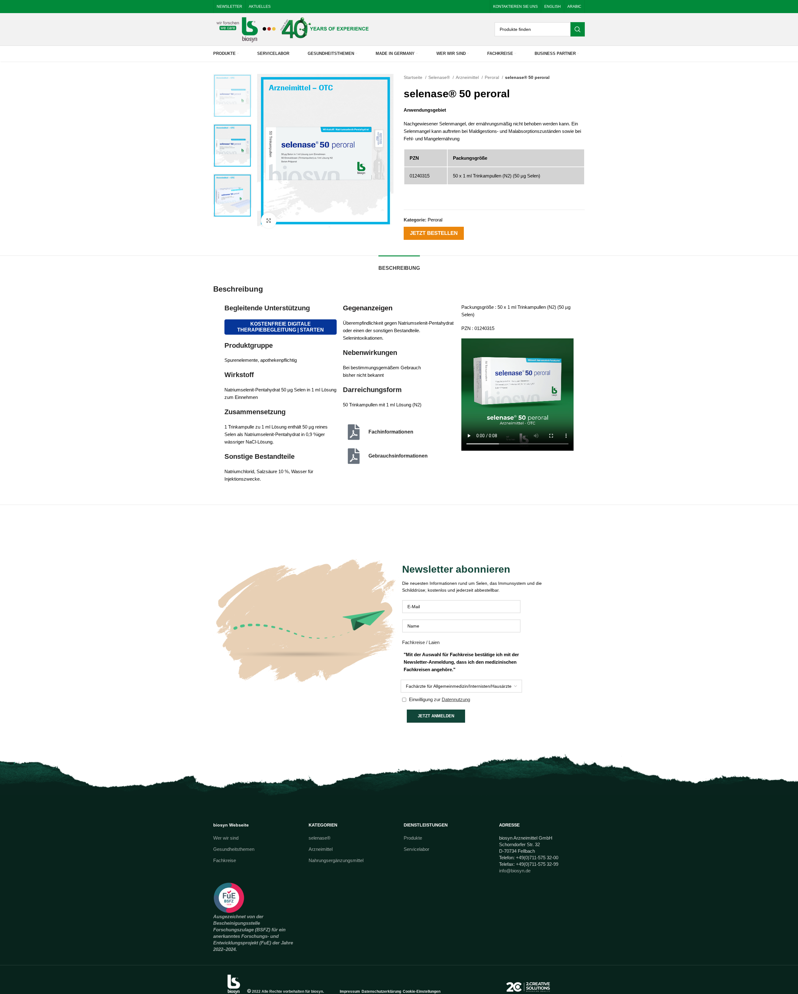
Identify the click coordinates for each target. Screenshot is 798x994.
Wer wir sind (225, 838)
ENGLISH (552, 6)
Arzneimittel (468, 77)
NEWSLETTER (229, 6)
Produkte (413, 838)
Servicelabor (416, 849)
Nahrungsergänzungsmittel (336, 860)
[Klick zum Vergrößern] (268, 220)
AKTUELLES (260, 6)
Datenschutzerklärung (381, 991)
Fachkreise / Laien (421, 642)
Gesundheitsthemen (233, 849)
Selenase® (439, 77)
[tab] (399, 264)
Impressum (350, 991)
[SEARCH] (577, 29)
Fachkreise (224, 860)
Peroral (492, 77)
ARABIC (574, 6)
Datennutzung (456, 699)
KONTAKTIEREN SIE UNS (515, 6)
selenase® (319, 838)
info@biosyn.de (515, 870)
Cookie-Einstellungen (421, 991)
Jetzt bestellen (434, 233)
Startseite (414, 77)
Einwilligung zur (439, 699)
